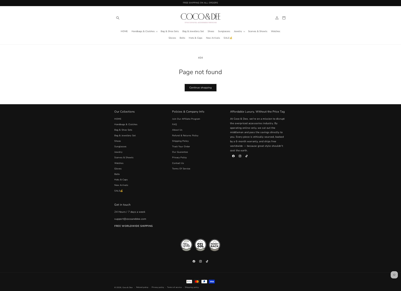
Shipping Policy (180, 141)
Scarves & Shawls (124, 157)
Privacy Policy (179, 157)
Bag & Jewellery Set (125, 135)
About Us (177, 129)
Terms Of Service (181, 168)
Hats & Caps (121, 179)
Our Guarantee (180, 152)
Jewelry (118, 152)
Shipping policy (192, 287)
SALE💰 (118, 190)
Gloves (118, 168)
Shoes (117, 141)
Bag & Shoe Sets (123, 129)
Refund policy (142, 287)
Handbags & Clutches (125, 124)
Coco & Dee (127, 287)
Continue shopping (200, 87)
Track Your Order (181, 146)
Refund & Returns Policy (185, 135)
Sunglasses (120, 146)
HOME (117, 118)
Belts (117, 174)
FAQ (174, 124)
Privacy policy (158, 287)
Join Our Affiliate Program (186, 118)
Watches (118, 163)
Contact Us (178, 163)
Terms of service (174, 287)
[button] (117, 17)
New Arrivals (121, 185)
